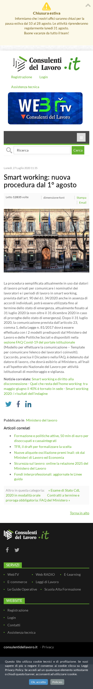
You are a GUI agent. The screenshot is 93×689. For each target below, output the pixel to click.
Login (43, 77)
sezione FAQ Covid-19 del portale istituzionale (39, 342)
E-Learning (72, 574)
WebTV (13, 574)
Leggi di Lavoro (47, 582)
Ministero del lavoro (41, 420)
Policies (57, 682)
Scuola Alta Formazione (62, 589)
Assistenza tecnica (25, 87)
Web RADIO (45, 574)
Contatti (13, 625)
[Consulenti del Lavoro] (46, 63)
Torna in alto (79, 513)
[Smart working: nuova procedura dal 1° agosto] (46, 240)
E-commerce (17, 582)
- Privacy (47, 647)
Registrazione (21, 77)
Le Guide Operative (22, 589)
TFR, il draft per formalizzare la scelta (42, 446)
